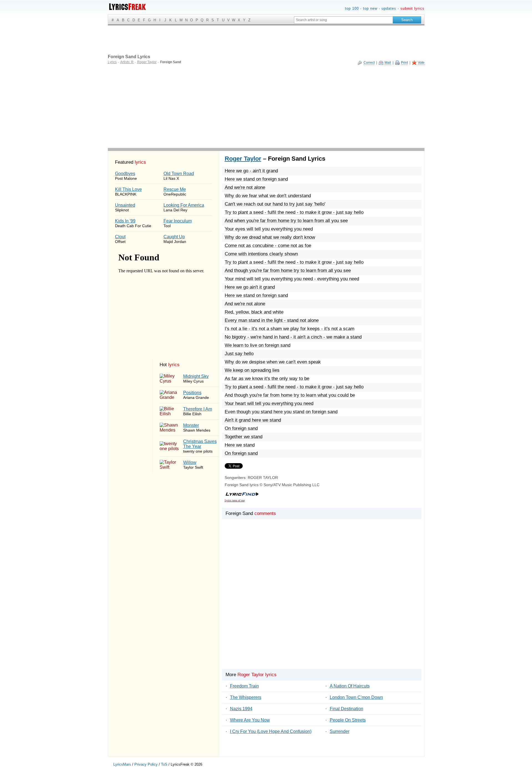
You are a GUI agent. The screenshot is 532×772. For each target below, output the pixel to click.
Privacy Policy (146, 764)
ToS (164, 764)
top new (370, 8)
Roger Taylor (243, 158)
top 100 (352, 8)
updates (389, 8)
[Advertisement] (266, 106)
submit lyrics (412, 8)
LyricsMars (122, 764)
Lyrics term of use (235, 500)
